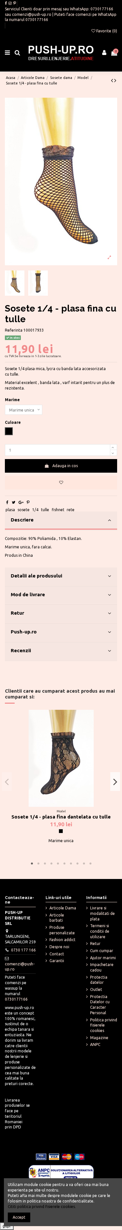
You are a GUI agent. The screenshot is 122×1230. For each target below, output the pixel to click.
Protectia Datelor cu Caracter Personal (100, 1004)
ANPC (95, 1044)
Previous (7, 781)
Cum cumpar (101, 951)
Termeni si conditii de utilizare (99, 931)
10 (90, 864)
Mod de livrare (28, 594)
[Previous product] (112, 80)
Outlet (96, 989)
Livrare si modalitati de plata (102, 913)
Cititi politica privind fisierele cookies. (42, 1206)
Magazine (99, 1038)
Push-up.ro (24, 631)
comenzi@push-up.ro (31, 14)
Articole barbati (56, 918)
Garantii (56, 961)
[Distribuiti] (7, 502)
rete (71, 510)
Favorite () (106, 31)
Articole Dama (62, 908)
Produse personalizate (62, 930)
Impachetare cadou (102, 967)
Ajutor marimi (103, 958)
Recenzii (21, 650)
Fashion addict (62, 940)
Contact (56, 954)
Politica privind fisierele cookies (103, 1025)
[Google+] (21, 502)
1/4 (35, 510)
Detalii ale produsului (36, 575)
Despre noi (59, 947)
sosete (24, 510)
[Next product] (115, 80)
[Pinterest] (28, 502)
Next (115, 781)
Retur (17, 613)
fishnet (58, 510)
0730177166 (101, 9)
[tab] (61, 520)
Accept (19, 1217)
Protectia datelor (98, 980)
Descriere (22, 519)
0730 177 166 (23, 950)
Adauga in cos (65, 466)
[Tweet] (13, 502)
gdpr (7, 1226)
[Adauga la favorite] (61, 482)
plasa (10, 510)
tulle (45, 510)
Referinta (13, 330)
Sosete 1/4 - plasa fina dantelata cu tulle (61, 816)
